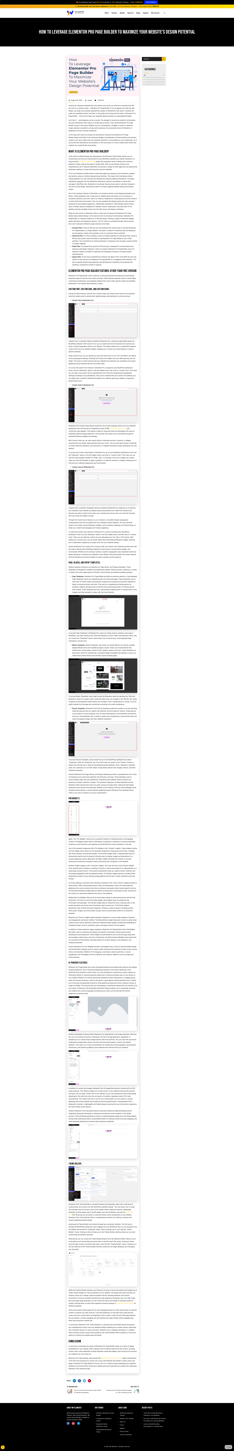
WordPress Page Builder (87, 161)
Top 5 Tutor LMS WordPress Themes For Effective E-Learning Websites (155, 1420)
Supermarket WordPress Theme (103, 1431)
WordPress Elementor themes (111, 1358)
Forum (122, 1425)
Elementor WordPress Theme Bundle (105, 1414)
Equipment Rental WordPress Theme (101, 1425)
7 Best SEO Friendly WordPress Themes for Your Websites (153, 1414)
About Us (123, 1421)
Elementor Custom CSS (118, 428)
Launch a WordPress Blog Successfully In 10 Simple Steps (153, 1425)
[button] (165, 13)
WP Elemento (113, 1446)
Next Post (134, 1387)
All (145, 75)
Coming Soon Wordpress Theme (104, 1420)
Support (122, 1428)
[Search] (164, 59)
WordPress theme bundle (125, 1303)
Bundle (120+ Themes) (127, 1418)
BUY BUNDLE (151, 2)
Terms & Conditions (126, 1434)
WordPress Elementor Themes (126, 1414)
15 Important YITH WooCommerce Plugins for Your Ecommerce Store (119, 1391)
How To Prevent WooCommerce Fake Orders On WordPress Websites (87, 1391)
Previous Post (73, 1387)
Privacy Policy (124, 1431)
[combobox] (154, 59)
